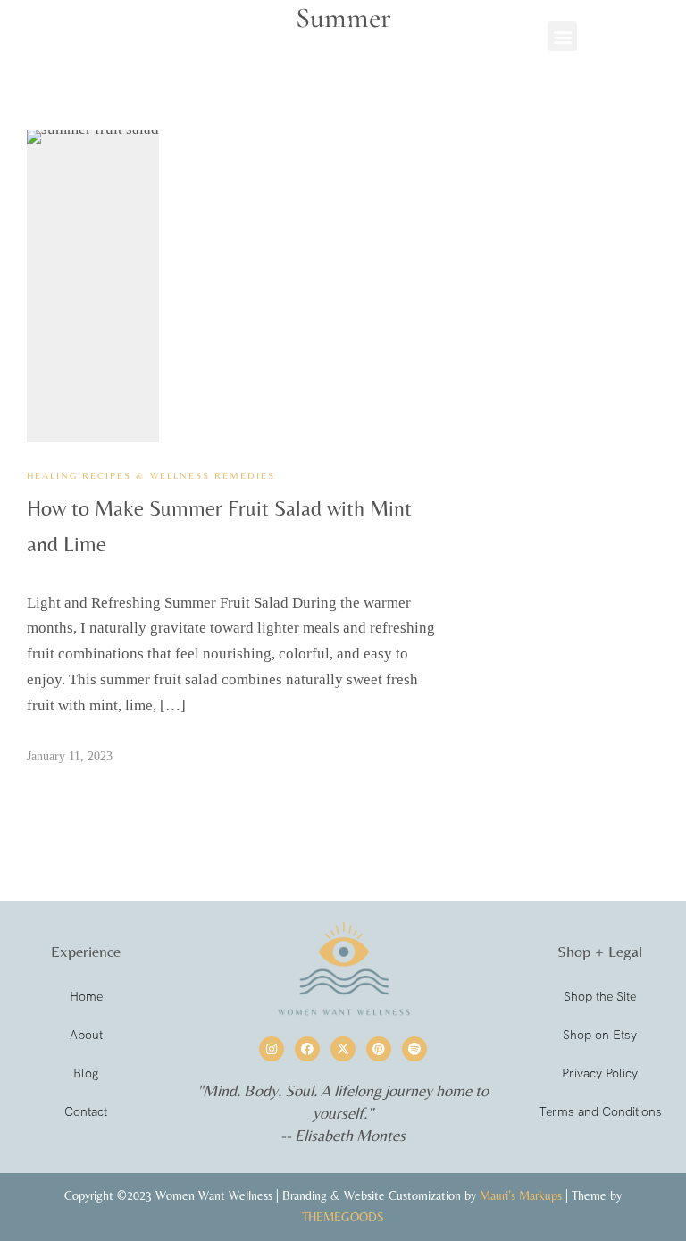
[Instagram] (271, 1048)
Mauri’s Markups (521, 1195)
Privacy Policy (600, 1073)
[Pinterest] (378, 1048)
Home (86, 996)
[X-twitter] (343, 1048)
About (86, 1035)
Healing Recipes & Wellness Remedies (151, 475)
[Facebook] (307, 1048)
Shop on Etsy (600, 1035)
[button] (562, 36)
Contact (85, 1111)
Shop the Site (600, 996)
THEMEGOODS (343, 1217)
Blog (85, 1073)
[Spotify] (414, 1048)
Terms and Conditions (600, 1111)
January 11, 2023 (70, 756)
